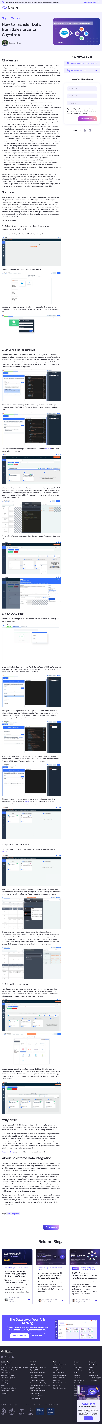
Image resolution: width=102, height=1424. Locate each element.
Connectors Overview (37, 1378)
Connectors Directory (37, 1380)
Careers (91, 1370)
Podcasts (77, 1375)
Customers (4, 1380)
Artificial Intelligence (10, 1268)
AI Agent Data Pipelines (60, 1365)
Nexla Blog (4, 1383)
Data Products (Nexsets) (38, 1383)
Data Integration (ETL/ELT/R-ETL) (40, 1385)
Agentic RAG (34, 1370)
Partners (91, 1372)
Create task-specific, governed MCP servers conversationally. (32, 2)
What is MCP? (5, 1372)
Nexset (26, 801)
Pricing (3, 1385)
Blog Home (53, 1227)
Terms (75, 113)
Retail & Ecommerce (59, 1388)
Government (57, 1380)
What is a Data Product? (9, 1370)
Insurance (56, 1385)
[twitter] (5, 1357)
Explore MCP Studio (90, 2)
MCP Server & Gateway (37, 1372)
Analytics (56, 1370)
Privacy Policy (84, 113)
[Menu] (98, 8)
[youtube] (13, 1357)
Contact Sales (93, 1375)
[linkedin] (2, 1357)
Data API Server (35, 1393)
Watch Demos (37, 1336)
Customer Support (95, 1378)
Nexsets (48, 449)
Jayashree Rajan (51, 1299)
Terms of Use (43, 1405)
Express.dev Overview (37, 1396)
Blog (4, 18)
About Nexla (93, 1365)
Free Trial (4, 1393)
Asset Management (59, 1375)
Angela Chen (16, 43)
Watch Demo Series (7, 1390)
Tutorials (15, 18)
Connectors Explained (8, 1378)
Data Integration (13, 1214)
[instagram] (9, 1357)
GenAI (20, 1268)
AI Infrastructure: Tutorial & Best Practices (14, 1367)
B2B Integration (58, 1367)
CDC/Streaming (35, 1388)
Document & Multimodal (38, 1390)
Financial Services (59, 1378)
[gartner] (40, 1412)
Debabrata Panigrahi (14, 1298)
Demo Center (5, 1365)
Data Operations (58, 1372)
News (91, 1367)
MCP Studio (34, 1365)
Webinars (77, 1378)
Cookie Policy (55, 1405)
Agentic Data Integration (38, 1367)
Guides (76, 1372)
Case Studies (78, 1367)
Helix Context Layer (36, 1375)
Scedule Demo (17, 1336)
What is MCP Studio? (7, 1375)
